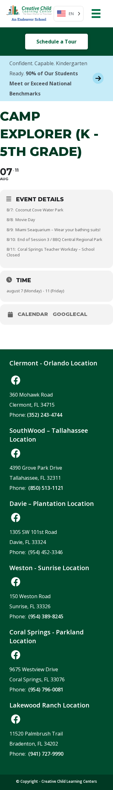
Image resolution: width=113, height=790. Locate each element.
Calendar (33, 314)
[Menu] (96, 13)
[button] (15, 380)
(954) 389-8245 (45, 616)
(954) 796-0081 (45, 689)
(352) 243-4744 (44, 414)
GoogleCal (70, 314)
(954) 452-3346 (45, 552)
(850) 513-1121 (45, 487)
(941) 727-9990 (45, 753)
